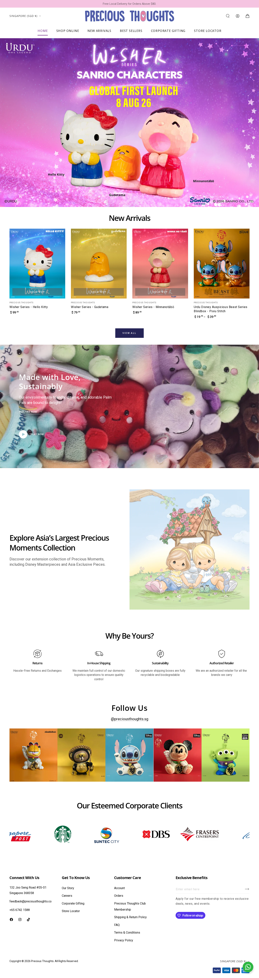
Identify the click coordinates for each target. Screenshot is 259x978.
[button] (228, 16)
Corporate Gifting (73, 903)
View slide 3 (141, 190)
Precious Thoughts (42, 961)
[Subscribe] (247, 889)
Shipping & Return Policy (130, 917)
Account (119, 888)
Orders (118, 895)
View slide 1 (118, 190)
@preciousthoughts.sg (129, 719)
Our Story (68, 888)
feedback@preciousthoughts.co (30, 901)
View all (129, 333)
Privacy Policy (123, 940)
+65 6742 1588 (19, 910)
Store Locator (71, 911)
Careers (67, 895)
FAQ (117, 925)
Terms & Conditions (127, 932)
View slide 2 (129, 190)
